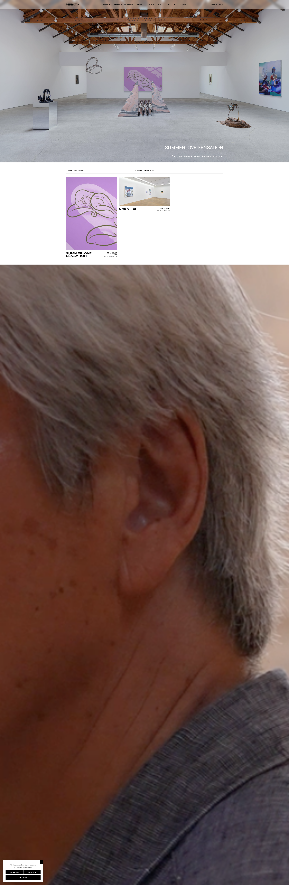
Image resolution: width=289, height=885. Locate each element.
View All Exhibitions (145, 171)
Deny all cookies (14, 872)
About (140, 4)
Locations (172, 4)
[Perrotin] (72, 4)
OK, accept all (32, 872)
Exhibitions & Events (123, 4)
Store (183, 4)
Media (160, 4)
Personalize (23, 877)
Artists (106, 4)
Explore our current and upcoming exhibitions (198, 156)
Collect (150, 4)
